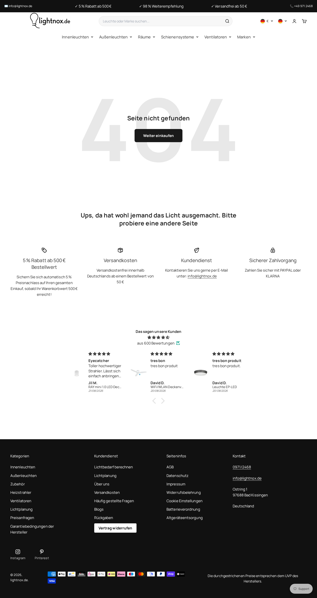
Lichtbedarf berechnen (113, 466)
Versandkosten (107, 492)
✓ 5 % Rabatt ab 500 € (93, 6)
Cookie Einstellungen (184, 500)
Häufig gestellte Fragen (114, 500)
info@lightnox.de (20, 6)
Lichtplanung (21, 509)
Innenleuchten (75, 36)
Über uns (102, 484)
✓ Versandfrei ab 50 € (229, 6)
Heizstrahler (20, 492)
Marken (244, 36)
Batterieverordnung (183, 509)
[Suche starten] (227, 21)
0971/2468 (242, 466)
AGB (170, 466)
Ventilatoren (215, 36)
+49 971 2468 (303, 6)
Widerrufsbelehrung (183, 492)
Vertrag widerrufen (115, 528)
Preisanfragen (22, 517)
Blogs (99, 509)
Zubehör (17, 484)
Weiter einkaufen (158, 135)
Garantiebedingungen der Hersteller (32, 529)
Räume (144, 36)
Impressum (175, 484)
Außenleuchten (113, 36)
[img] (158, 337)
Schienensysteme (177, 36)
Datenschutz (177, 475)
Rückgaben (103, 517)
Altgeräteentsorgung (184, 517)
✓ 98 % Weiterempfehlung (161, 6)
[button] (155, 401)
